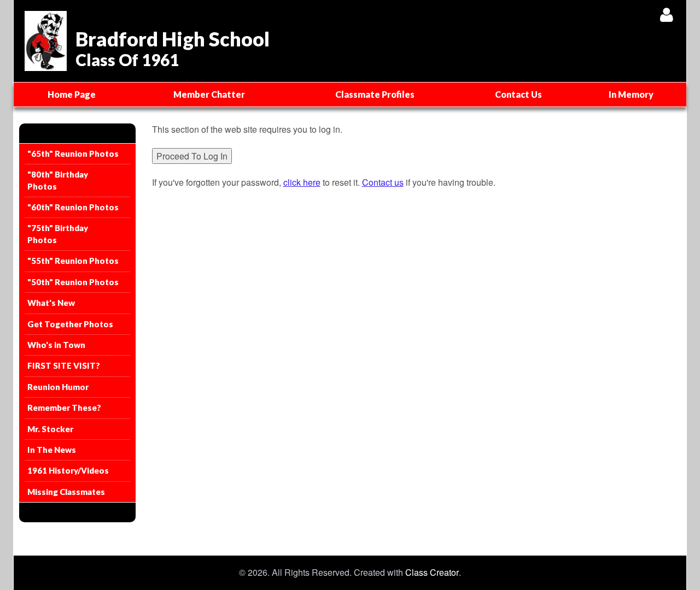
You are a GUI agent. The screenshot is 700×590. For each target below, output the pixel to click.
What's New (51, 303)
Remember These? (64, 407)
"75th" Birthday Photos (57, 233)
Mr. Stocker (50, 429)
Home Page (72, 94)
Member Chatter (209, 94)
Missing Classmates (66, 492)
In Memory (631, 94)
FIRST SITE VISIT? (63, 365)
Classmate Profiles (375, 94)
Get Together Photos (70, 324)
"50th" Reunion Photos (73, 282)
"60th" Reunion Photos (73, 207)
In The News (51, 450)
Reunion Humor (58, 387)
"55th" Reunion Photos (73, 261)
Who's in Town (56, 345)
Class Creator (432, 573)
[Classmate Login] (666, 14)
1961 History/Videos (68, 470)
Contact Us (518, 94)
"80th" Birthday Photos (57, 180)
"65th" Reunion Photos (73, 153)
